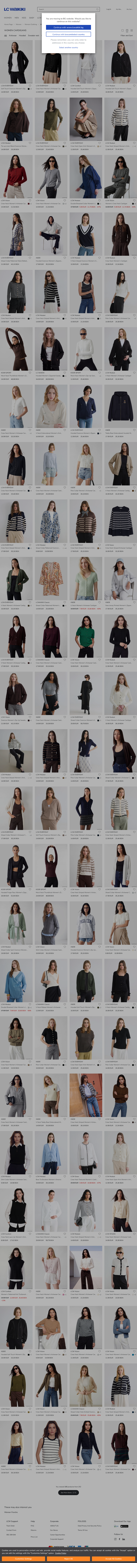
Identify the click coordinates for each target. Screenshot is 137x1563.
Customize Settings (23, 1559)
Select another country (68, 47)
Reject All (68, 1559)
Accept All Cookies (113, 1559)
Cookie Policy (60, 1553)
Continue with (68, 27)
